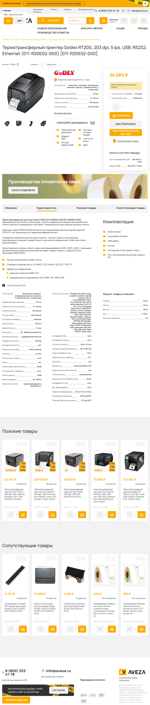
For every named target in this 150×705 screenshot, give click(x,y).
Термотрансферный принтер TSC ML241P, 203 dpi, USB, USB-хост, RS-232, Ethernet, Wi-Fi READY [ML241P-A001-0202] (104, 495)
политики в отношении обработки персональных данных (131, 690)
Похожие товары (86, 208)
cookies (30, 688)
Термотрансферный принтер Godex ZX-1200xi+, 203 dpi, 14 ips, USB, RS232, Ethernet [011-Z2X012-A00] (134, 494)
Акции (120, 28)
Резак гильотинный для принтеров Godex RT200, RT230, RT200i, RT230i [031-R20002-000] (45, 609)
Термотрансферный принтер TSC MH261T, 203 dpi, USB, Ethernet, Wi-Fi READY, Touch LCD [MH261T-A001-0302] (45, 494)
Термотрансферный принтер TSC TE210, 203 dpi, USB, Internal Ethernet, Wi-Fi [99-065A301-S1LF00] (14, 494)
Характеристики (46, 208)
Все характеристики (62, 113)
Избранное (51, 64)
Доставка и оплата (86, 9)
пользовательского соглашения (133, 693)
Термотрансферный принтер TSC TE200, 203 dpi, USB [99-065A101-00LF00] (73, 493)
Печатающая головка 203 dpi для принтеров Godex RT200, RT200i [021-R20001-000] (15, 607)
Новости (67, 9)
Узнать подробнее (23, 190)
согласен (58, 690)
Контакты (37, 12)
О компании (38, 9)
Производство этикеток (53, 32)
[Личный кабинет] (144, 20)
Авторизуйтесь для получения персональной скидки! (53, 3)
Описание (11, 208)
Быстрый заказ (126, 124)
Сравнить (34, 64)
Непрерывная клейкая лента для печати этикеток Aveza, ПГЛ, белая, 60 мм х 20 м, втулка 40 (134, 609)
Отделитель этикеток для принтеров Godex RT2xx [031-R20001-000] (74, 607)
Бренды (143, 28)
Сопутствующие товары (130, 208)
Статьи (54, 9)
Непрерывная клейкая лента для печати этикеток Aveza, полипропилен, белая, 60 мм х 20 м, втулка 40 (104, 610)
